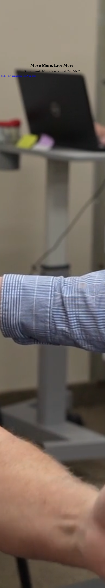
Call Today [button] (6, 76)
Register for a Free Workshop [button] (23, 76)
